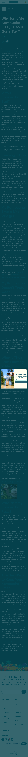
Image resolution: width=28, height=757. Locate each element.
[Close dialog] (26, 369)
